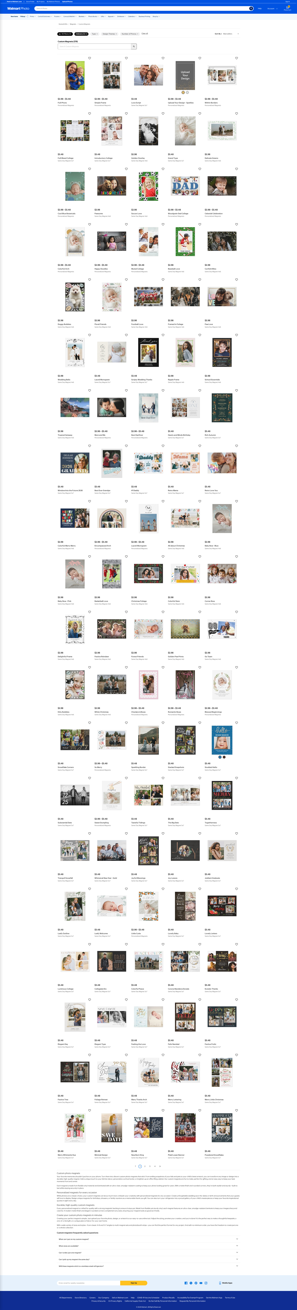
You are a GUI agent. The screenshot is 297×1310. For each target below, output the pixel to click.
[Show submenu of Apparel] (114, 16)
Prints (32, 16)
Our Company (103, 1298)
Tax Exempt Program (195, 1298)
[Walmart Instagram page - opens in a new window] (206, 1283)
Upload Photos (67, 1)
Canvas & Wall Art (69, 16)
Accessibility (182, 1298)
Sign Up (134, 1283)
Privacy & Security (99, 1301)
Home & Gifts (63, 24)
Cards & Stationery (44, 16)
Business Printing (144, 16)
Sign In (288, 1)
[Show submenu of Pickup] (26, 16)
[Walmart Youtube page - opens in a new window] (201, 1283)
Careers (92, 1298)
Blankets (81, 16)
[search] (134, 46)
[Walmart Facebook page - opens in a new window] (186, 1283)
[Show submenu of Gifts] (105, 16)
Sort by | (218, 34)
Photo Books (92, 16)
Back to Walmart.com (14, 1)
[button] (75, 58)
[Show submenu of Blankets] (85, 16)
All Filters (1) (66, 34)
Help (259, 8)
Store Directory (81, 1298)
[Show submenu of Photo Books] (98, 16)
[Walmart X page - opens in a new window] (191, 1283)
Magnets (73, 24)
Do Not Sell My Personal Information (163, 1301)
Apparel (110, 16)
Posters (57, 16)
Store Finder (30, 1)
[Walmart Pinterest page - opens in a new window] (196, 1283)
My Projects (41, 1)
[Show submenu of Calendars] (136, 16)
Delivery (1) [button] (80, 34)
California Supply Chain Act (135, 1301)
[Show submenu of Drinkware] (125, 16)
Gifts (102, 16)
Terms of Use (230, 1298)
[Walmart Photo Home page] (18, 8)
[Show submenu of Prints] (35, 16)
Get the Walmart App (214, 1298)
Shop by (155, 16)
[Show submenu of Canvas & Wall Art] (76, 16)
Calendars (131, 16)
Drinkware (120, 16)
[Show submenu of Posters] (60, 16)
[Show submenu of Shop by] (159, 16)
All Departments (65, 1298)
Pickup (22, 16)
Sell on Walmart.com (120, 1298)
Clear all (145, 33)
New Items (14, 16)
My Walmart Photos (53, 1)
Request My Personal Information (193, 1301)
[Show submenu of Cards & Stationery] (51, 16)
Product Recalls (168, 1298)
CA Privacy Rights (115, 1301)
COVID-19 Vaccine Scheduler (148, 1298)
